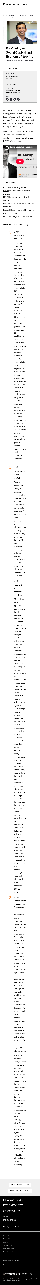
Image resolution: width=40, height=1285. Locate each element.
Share (8, 96)
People (5, 1242)
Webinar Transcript (13, 92)
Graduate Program (9, 1265)
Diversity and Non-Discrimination (13, 1227)
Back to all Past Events (20, 1190)
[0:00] (6, 188)
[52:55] (6, 210)
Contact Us (6, 1216)
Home (15, 4)
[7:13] (6, 191)
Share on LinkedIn (14, 99)
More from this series (20, 1184)
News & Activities (8, 1252)
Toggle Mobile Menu (35, 4)
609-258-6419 (10, 1212)
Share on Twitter (7, 99)
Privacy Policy (15, 1280)
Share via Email (18, 99)
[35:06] (6, 204)
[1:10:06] (7, 217)
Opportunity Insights (15, 127)
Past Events (12, 15)
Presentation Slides (13, 90)
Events (5, 15)
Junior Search (7, 1255)
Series (8, 66)
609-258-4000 (15, 1210)
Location (9, 82)
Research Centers (8, 1239)
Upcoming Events (8, 1248)
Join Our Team (7, 1245)
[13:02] (6, 197)
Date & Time (10, 74)
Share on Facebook (11, 99)
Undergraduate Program (11, 1260)
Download (10, 88)
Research (6, 1235)
